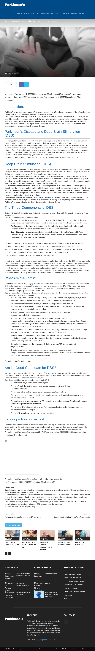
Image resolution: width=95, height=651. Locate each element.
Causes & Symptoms (31, 14)
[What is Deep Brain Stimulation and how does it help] (39, 594)
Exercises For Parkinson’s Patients (22, 584)
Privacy (82, 649)
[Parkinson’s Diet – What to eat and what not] (29, 535)
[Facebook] (66, 622)
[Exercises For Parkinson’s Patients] (9, 586)
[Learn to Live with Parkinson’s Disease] (65, 535)
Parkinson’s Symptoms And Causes (23, 593)
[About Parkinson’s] (39, 576)
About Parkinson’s (51, 574)
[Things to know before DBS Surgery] (12, 535)
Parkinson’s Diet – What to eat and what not (29, 545)
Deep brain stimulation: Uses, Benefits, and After (72, 517)
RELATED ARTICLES (13, 525)
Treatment (65, 14)
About (19, 14)
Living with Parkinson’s (50, 14)
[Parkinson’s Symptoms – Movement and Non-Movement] (47, 535)
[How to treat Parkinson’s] (82, 535)
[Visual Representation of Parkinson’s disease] (9, 576)
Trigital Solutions (23, 649)
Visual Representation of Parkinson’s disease (23, 575)
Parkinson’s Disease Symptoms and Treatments (23, 517)
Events (81, 14)
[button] (87, 5)
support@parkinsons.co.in (45, 640)
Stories (74, 14)
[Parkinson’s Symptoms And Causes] (9, 594)
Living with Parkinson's (18, 21)
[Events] (39, 586)
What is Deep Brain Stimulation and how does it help (51, 594)
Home (7, 21)
